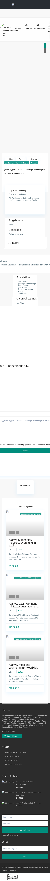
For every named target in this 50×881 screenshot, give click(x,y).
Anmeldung (25, 830)
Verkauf (34, 163)
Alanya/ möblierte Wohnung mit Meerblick (23, 666)
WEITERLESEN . (9, 731)
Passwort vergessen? (10, 835)
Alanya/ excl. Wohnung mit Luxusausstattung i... (24, 605)
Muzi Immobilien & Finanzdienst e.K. (12, 877)
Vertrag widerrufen (11, 736)
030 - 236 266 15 (12, 756)
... (25, 560)
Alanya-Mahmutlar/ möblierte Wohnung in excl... (22, 542)
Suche (25, 856)
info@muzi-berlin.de (13, 764)
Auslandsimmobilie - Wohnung (16, 163)
